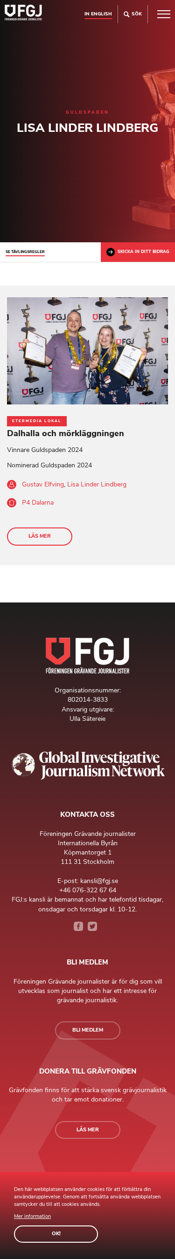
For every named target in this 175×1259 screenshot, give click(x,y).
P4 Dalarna (38, 502)
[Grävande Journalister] (23, 14)
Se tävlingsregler (25, 251)
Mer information (32, 1216)
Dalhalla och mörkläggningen (65, 433)
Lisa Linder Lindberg (96, 484)
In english (98, 14)
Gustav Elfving (43, 484)
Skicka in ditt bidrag (143, 251)
